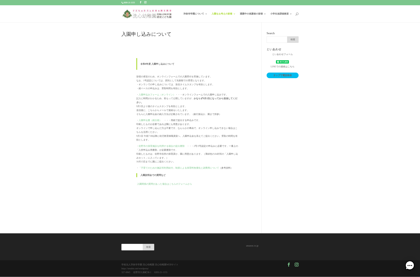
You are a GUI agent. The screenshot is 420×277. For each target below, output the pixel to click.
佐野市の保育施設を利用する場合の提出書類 (162, 146)
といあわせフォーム (282, 54)
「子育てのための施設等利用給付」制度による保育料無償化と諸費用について (179, 168)
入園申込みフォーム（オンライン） (157, 94)
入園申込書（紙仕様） (150, 120)
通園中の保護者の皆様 (251, 14)
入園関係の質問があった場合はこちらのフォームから (164, 184)
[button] (410, 266)
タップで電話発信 (282, 75)
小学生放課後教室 (279, 14)
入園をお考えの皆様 (222, 14)
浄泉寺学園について (193, 14)
